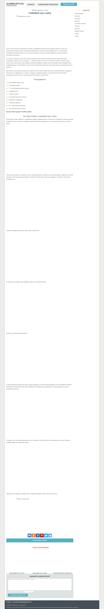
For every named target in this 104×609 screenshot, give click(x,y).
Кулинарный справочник (48, 4)
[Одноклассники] (34, 535)
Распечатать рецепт (40, 540)
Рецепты (31, 4)
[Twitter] (46, 535)
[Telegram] (50, 535)
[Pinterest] (42, 535)
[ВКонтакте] (29, 535)
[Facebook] (38, 535)
